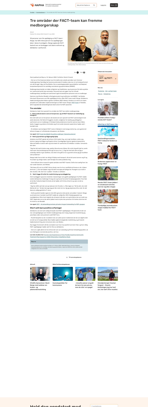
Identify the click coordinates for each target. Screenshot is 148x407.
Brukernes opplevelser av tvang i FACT (107, 163)
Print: (81, 72)
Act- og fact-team (111, 91)
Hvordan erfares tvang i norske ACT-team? (106, 119)
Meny (112, 5)
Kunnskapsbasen (40, 12)
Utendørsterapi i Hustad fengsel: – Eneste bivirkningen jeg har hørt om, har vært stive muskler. (108, 286)
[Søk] (94, 5)
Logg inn (103, 5)
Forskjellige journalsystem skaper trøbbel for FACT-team (107, 208)
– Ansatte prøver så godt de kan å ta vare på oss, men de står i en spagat (84, 285)
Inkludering (106, 94)
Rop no (100, 94)
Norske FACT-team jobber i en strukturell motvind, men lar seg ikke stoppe (108, 185)
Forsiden (32, 12)
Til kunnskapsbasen (75, 257)
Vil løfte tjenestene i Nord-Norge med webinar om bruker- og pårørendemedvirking (40, 286)
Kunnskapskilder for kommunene (60, 284)
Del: (75, 72)
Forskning (101, 91)
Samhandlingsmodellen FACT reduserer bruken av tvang (107, 141)
